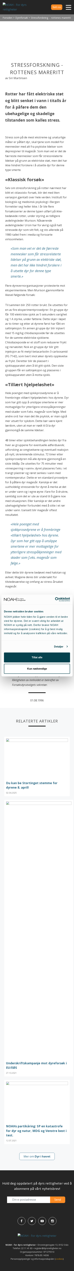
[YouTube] (42, 1221)
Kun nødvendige (37, 668)
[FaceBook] (21, 1221)
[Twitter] (32, 1221)
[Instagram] (52, 1221)
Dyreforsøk (21, 17)
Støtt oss (56, 7)
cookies (59, 1258)
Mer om (37, 1156)
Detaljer (59, 646)
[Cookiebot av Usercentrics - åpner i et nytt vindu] (55, 599)
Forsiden (7, 17)
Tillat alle (37, 657)
